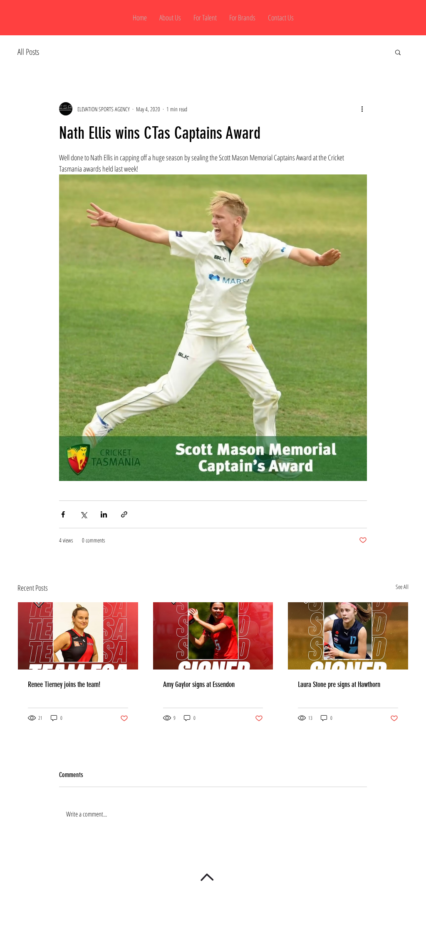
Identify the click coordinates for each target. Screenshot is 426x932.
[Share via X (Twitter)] (83, 514)
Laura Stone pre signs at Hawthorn (339, 684)
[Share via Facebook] (63, 514)
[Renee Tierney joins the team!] (78, 636)
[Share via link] (124, 514)
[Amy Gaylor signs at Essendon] (213, 636)
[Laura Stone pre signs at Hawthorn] (348, 636)
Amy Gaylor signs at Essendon (199, 684)
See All (402, 587)
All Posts (28, 51)
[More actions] (362, 109)
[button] (398, 52)
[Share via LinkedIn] (104, 514)
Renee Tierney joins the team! (64, 684)
